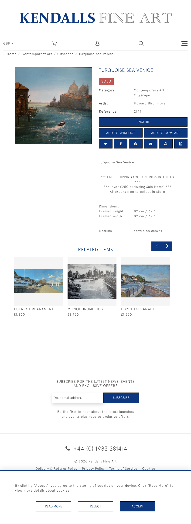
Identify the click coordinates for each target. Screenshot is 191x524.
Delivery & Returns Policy (56, 468)
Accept (137, 506)
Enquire (143, 122)
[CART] (54, 43)
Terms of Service (123, 468)
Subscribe (121, 398)
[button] (141, 43)
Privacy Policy (93, 468)
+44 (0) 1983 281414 (99, 448)
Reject (95, 506)
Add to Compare (166, 133)
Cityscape (65, 54)
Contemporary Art (37, 54)
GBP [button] (7, 43)
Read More (53, 506)
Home (12, 54)
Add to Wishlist (120, 133)
